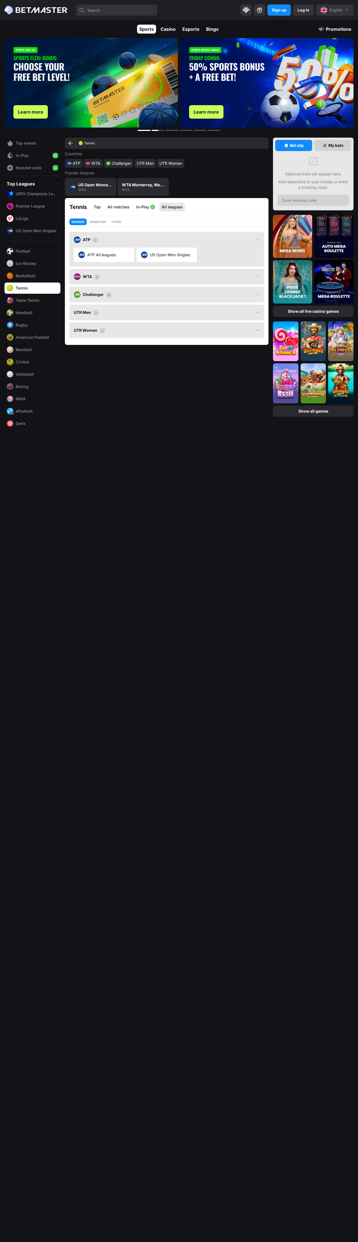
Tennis (89, 143)
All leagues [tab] (172, 206)
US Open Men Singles (170, 254)
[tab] (293, 145)
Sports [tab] (146, 29)
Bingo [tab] (212, 29)
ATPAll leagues (101, 254)
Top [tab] (97, 206)
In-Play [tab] (145, 206)
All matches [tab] (118, 206)
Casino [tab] (168, 29)
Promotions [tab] (338, 29)
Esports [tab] (190, 29)
